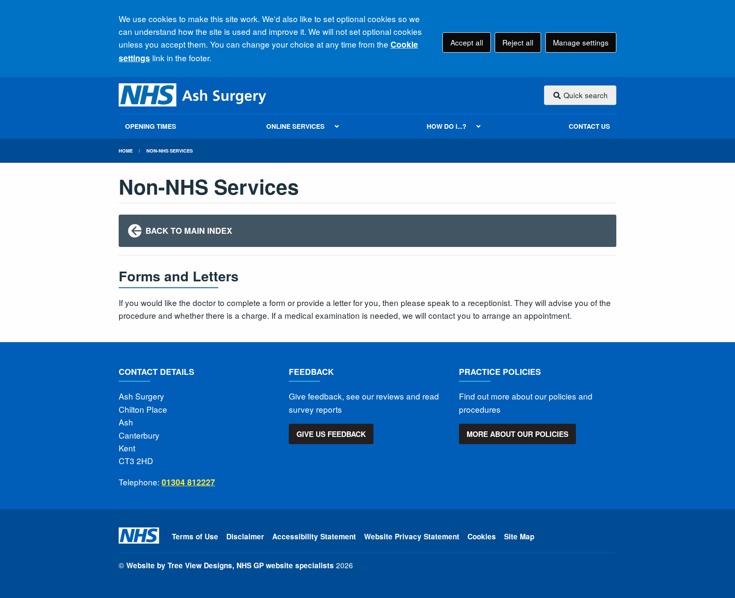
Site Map (519, 536)
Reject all (517, 42)
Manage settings (581, 42)
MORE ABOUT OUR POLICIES (517, 434)
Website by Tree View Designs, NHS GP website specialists (230, 565)
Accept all (466, 42)
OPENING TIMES (150, 126)
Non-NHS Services (169, 150)
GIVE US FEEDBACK (331, 434)
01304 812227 (188, 482)
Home (126, 150)
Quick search (584, 95)
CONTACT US (589, 126)
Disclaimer (245, 536)
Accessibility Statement (314, 536)
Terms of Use (195, 536)
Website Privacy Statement (411, 536)
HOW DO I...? (446, 126)
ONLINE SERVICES (295, 126)
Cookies (481, 536)
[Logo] (193, 95)
